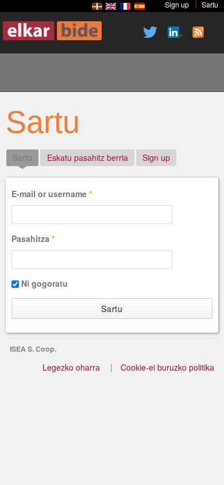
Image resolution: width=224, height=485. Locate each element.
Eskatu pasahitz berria (87, 157)
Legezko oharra (71, 367)
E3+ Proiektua (101, 74)
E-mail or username (51, 193)
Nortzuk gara (62, 74)
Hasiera (23, 74)
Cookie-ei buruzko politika (167, 367)
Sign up (156, 157)
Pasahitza (33, 238)
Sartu (25, 157)
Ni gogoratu (44, 283)
